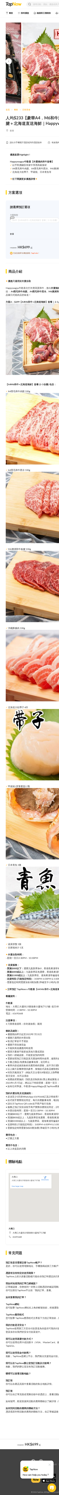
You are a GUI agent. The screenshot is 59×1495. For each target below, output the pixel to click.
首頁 (8, 109)
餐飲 (16, 109)
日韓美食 (26, 109)
